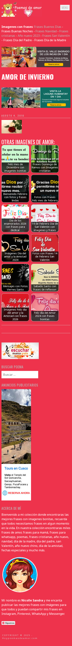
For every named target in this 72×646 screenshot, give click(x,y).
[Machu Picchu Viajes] (36, 66)
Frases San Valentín (56, 36)
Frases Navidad (46, 31)
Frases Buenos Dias (47, 27)
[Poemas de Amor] (21, 16)
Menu (65, 7)
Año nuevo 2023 (29, 36)
